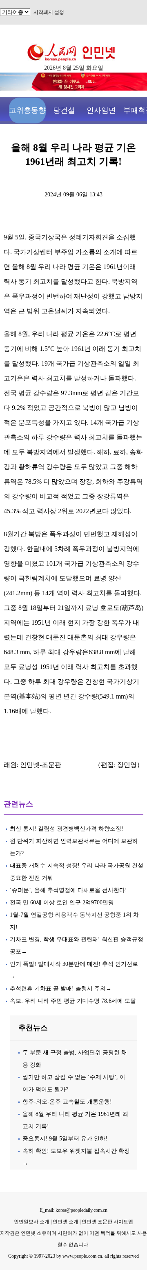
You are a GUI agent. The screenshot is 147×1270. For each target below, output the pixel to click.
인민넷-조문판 (40, 764)
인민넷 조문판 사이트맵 (107, 1221)
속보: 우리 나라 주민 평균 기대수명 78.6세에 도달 (73, 1001)
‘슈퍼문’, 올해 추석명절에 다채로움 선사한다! (68, 890)
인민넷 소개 (64, 1221)
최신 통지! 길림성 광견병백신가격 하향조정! (66, 829)
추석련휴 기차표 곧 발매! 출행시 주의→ (60, 989)
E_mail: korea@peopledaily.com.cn (73, 1210)
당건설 (64, 110)
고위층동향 (27, 110)
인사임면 (101, 110)
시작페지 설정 (48, 12)
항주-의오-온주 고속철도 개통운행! (67, 1102)
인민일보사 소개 (31, 1221)
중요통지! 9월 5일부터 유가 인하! (64, 1139)
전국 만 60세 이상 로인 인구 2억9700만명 (62, 902)
